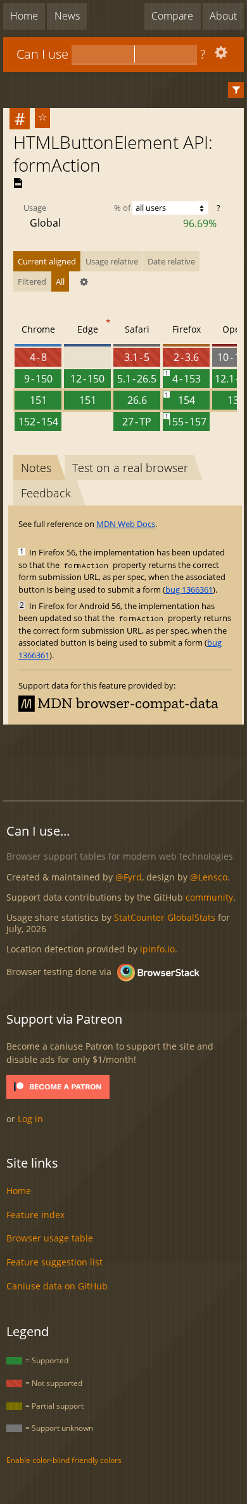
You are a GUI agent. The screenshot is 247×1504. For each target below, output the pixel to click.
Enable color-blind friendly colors (64, 1460)
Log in (30, 1119)
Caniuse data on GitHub (57, 1286)
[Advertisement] (125, 760)
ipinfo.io (157, 949)
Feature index (35, 1215)
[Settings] (219, 55)
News (67, 16)
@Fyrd (128, 877)
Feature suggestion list (54, 1262)
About (223, 16)
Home (24, 16)
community (209, 897)
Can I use (42, 53)
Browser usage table (49, 1238)
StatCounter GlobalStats (164, 917)
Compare (172, 16)
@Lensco (208, 877)
